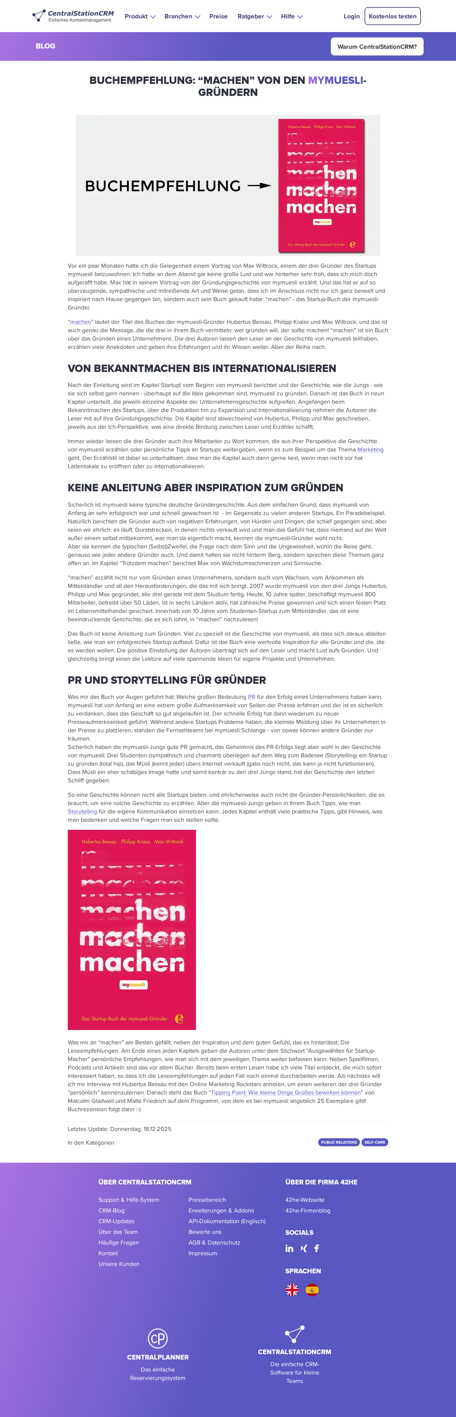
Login (352, 16)
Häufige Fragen (118, 1242)
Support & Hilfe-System (129, 1199)
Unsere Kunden (119, 1264)
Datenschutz (224, 1242)
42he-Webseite (304, 1199)
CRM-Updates (116, 1221)
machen (80, 321)
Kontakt (108, 1253)
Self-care (375, 1142)
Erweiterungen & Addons (221, 1210)
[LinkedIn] (289, 1249)
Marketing (371, 449)
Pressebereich (207, 1199)
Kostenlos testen (393, 16)
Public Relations (339, 1142)
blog (45, 46)
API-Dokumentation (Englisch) (227, 1221)
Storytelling (82, 811)
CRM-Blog (111, 1210)
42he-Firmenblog (307, 1210)
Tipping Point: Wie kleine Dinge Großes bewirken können (286, 1092)
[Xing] (303, 1249)
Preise (218, 16)
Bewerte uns (205, 1232)
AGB (194, 1242)
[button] (139, 16)
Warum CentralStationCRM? (377, 46)
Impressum (203, 1253)
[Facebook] (316, 1249)
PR (251, 696)
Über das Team (118, 1232)
